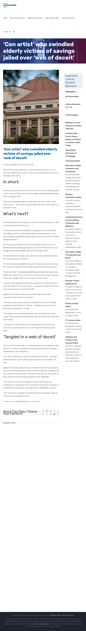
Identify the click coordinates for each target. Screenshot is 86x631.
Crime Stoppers (71, 115)
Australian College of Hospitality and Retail (73, 255)
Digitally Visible (55, 615)
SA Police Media (72, 96)
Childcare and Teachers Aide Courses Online (71, 340)
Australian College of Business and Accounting (73, 168)
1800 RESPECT (71, 92)
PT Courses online (72, 320)
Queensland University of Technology (70, 153)
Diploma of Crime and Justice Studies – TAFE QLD (74, 125)
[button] (14, 31)
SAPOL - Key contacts (41, 624)
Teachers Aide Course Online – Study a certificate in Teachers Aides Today (73, 139)
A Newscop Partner (68, 615)
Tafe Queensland (72, 161)
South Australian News (21, 401)
